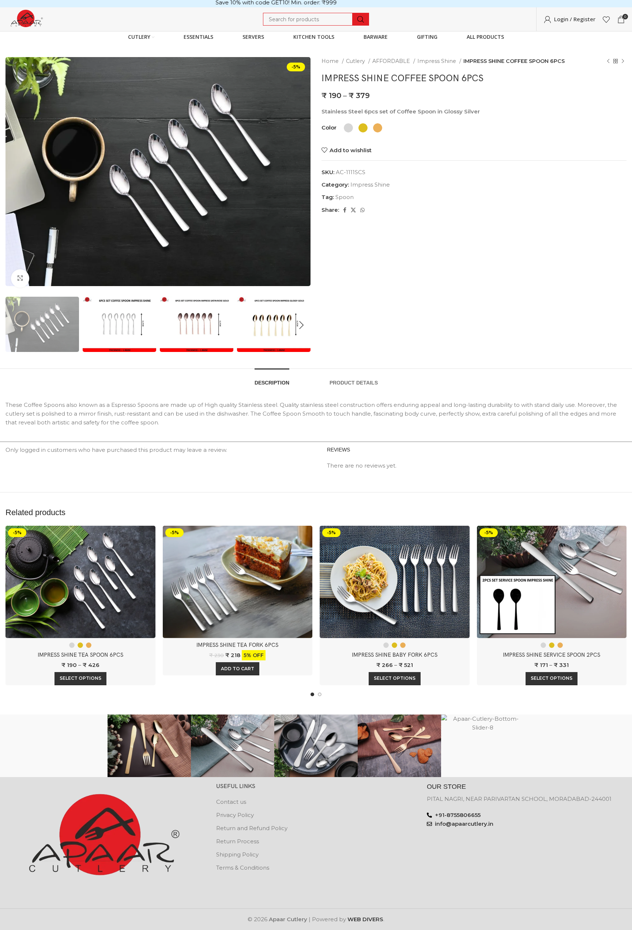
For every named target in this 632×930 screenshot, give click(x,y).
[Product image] (80, 582)
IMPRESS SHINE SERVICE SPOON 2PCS (551, 655)
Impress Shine (437, 61)
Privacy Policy (235, 814)
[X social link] (353, 210)
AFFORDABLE (391, 61)
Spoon (344, 197)
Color (328, 127)
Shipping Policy (237, 854)
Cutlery (356, 61)
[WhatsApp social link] (362, 210)
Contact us (231, 801)
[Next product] (623, 61)
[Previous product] (608, 61)
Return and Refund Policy (251, 828)
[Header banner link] (316, 3)
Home (330, 61)
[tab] (272, 379)
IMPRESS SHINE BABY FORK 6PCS (394, 655)
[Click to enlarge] (20, 278)
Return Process (237, 841)
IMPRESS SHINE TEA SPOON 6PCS (80, 655)
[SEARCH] (360, 19)
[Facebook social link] (345, 210)
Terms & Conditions (242, 867)
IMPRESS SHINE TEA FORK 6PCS (237, 645)
